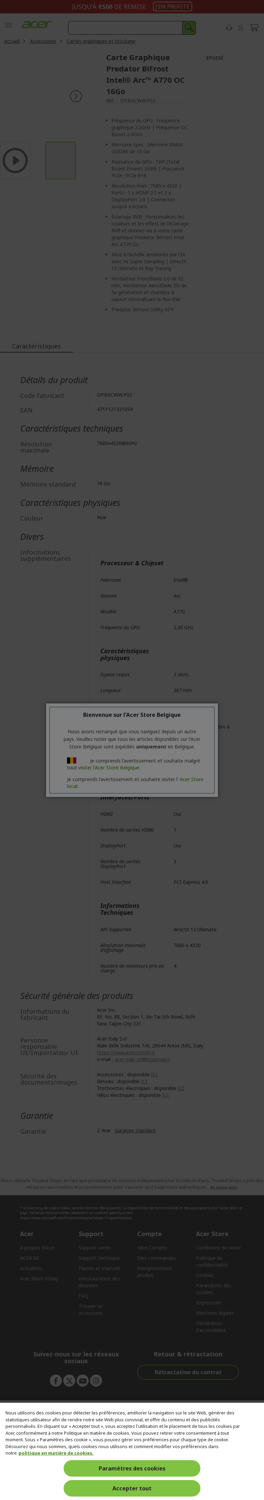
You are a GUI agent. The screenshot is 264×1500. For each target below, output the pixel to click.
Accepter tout (132, 1488)
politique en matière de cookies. (56, 1453)
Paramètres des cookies (132, 1468)
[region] (132, 1451)
